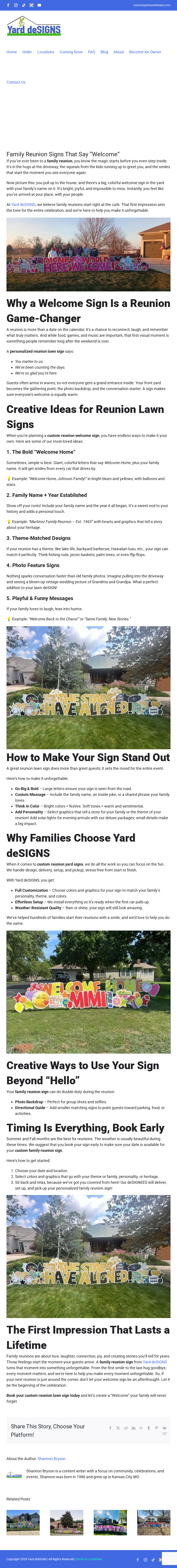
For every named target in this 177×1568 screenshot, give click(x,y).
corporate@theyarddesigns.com (152, 5)
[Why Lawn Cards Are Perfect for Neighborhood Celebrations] (110, 1512)
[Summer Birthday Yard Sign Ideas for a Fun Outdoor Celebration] (66, 1512)
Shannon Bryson (52, 1458)
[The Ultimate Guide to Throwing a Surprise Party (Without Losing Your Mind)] (154, 1512)
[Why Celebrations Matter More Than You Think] (23, 1512)
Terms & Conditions (89, 1559)
